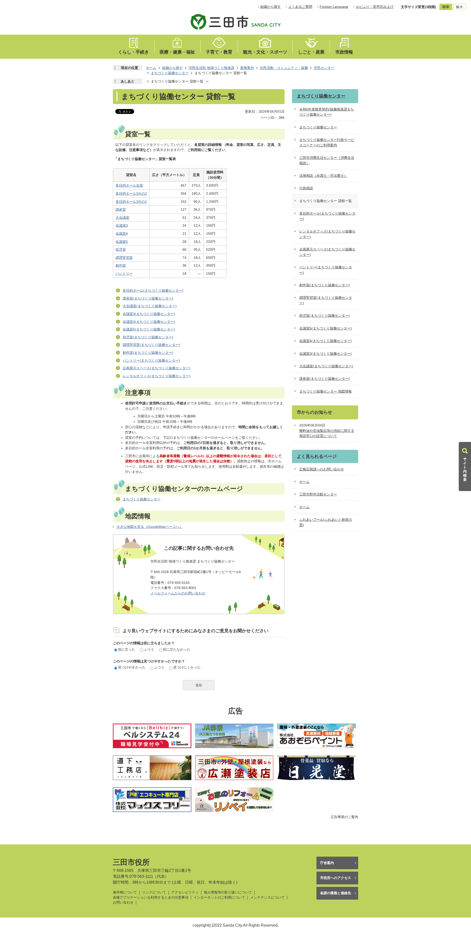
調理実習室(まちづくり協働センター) (151, 345)
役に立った (126, 649)
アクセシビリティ (185, 892)
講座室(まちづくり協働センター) (148, 298)
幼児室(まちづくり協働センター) (148, 337)
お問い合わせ (123, 902)
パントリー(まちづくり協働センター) (151, 360)
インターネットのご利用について (219, 897)
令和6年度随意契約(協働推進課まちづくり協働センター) (326, 112)
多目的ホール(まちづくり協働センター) (153, 290)
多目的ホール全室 (129, 185)
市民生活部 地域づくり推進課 (211, 68)
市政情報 (344, 52)
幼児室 (121, 249)
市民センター (324, 68)
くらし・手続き (133, 52)
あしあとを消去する (207, 81)
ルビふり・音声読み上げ (374, 7)
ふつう (149, 649)
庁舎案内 (327, 863)
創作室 (121, 265)
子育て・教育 (219, 52)
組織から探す (270, 7)
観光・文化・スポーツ (265, 52)
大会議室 (122, 218)
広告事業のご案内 (344, 817)
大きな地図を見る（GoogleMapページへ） (150, 527)
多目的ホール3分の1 (131, 202)
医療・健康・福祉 (177, 52)
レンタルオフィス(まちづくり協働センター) (156, 376)
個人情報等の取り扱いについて (228, 892)
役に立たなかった (176, 649)
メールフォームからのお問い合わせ (177, 593)
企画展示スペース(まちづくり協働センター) (156, 368)
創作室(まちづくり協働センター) (148, 353)
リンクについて (154, 892)
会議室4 (122, 233)
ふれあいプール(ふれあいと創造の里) (325, 522)
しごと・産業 (311, 52)
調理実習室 (124, 258)
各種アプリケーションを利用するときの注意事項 (150, 897)
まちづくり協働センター (170, 73)
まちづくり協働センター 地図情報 (325, 391)
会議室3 (122, 225)
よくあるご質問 (300, 7)
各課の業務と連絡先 (335, 893)
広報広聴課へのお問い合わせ (321, 469)
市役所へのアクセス (335, 878)
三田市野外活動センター (318, 494)
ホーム (151, 68)
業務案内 (247, 68)
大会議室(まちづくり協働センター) (150, 306)
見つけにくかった (187, 667)
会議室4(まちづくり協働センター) (149, 322)
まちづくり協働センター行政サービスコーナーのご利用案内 (326, 142)
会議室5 (122, 242)
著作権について (125, 892)
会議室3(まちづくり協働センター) (149, 314)
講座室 (121, 209)
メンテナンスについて (267, 897)
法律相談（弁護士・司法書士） (323, 176)
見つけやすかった (131, 667)
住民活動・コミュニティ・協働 (284, 68)
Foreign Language (334, 7)
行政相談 (306, 188)
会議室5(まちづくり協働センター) (149, 329)
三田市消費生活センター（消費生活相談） (326, 160)
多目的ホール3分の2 (131, 193)
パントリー (124, 273)
